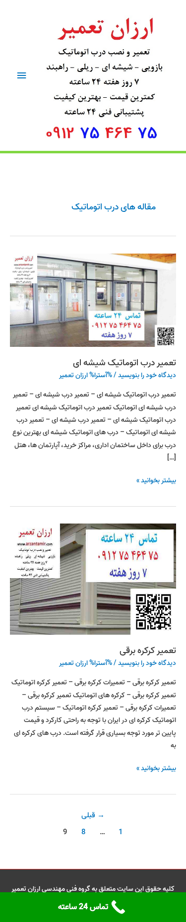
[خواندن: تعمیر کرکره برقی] (93, 579)
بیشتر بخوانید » (156, 480)
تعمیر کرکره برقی (148, 650)
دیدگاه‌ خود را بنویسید (147, 375)
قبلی (93, 815)
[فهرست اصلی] (21, 76)
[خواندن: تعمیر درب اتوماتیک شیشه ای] (93, 299)
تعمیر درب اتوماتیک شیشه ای (124, 362)
